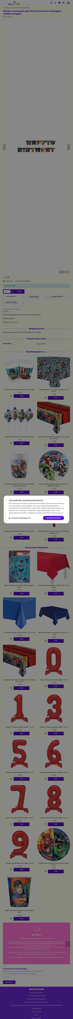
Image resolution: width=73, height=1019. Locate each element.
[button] (20, 518)
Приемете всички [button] (54, 518)
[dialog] (36, 509)
